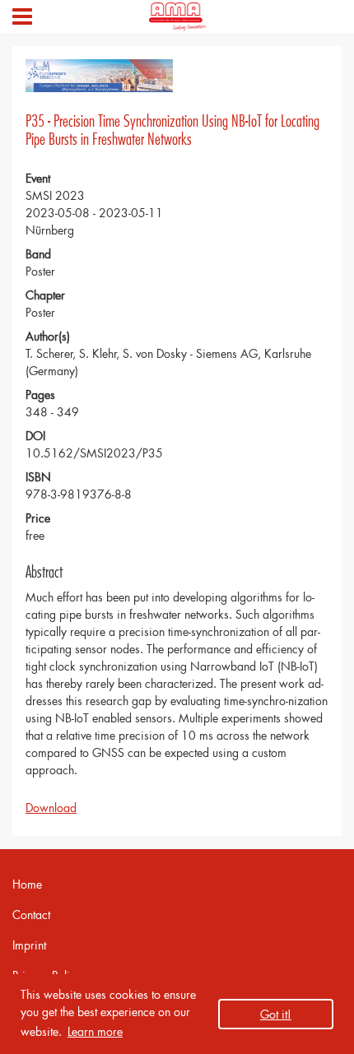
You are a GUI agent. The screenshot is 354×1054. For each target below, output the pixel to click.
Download (51, 807)
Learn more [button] (95, 1031)
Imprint (29, 945)
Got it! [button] (275, 1014)
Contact (31, 914)
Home (27, 884)
